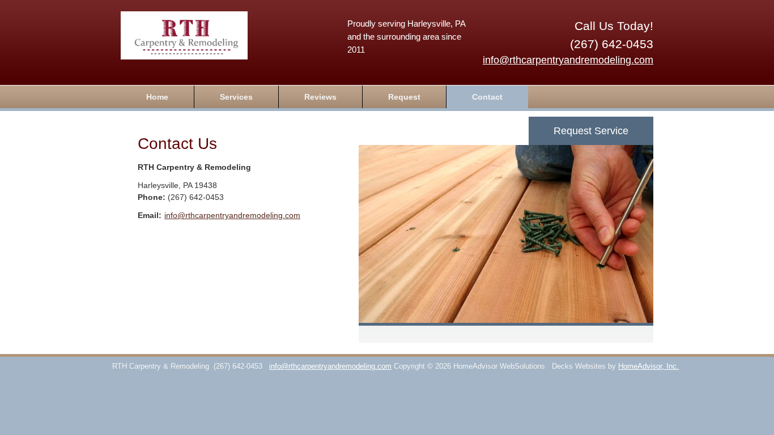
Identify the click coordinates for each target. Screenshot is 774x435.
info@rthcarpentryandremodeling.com (568, 60)
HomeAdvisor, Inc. (648, 366)
